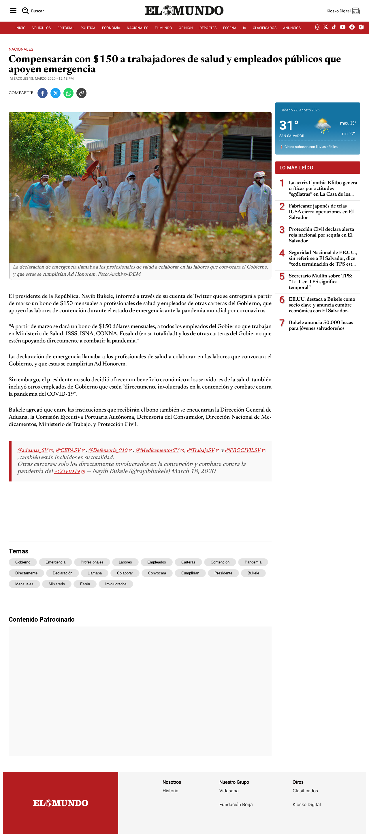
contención (220, 562)
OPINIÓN (186, 28)
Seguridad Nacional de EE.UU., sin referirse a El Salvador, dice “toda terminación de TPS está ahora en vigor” (323, 258)
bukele (253, 573)
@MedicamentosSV (157, 450)
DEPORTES (207, 28)
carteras (188, 562)
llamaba (95, 573)
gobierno (22, 562)
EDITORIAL (65, 28)
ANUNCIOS (292, 28)
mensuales (24, 584)
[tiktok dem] (334, 28)
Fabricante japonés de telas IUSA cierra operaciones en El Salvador (321, 212)
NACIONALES (137, 28)
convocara (157, 573)
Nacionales (21, 49)
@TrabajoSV (200, 450)
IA (244, 28)
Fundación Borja (236, 804)
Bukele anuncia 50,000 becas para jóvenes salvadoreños (321, 325)
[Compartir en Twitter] (55, 93)
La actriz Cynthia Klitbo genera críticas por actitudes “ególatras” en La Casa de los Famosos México (323, 188)
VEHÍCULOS (41, 28)
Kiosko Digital (307, 804)
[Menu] (13, 11)
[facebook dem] (352, 28)
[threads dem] (317, 28)
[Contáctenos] (236, 821)
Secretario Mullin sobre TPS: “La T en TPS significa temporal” (320, 282)
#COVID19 (67, 472)
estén (85, 584)
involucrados (116, 584)
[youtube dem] (342, 28)
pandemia (253, 562)
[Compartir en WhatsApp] (68, 93)
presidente (223, 573)
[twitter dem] (325, 28)
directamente (26, 573)
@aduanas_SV (32, 450)
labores (125, 562)
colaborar (125, 573)
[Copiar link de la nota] (81, 93)
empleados (156, 562)
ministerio (57, 584)
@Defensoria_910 (107, 450)
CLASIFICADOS (264, 28)
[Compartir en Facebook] (42, 93)
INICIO (21, 28)
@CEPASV (68, 450)
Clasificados (305, 790)
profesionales (92, 562)
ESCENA (229, 28)
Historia (170, 790)
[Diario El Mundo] (184, 16)
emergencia (55, 562)
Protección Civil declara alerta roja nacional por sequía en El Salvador (321, 235)
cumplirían (190, 573)
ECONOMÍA (111, 28)
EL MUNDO (163, 28)
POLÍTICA (88, 28)
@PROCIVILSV (242, 450)
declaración (62, 573)
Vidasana (229, 790)
